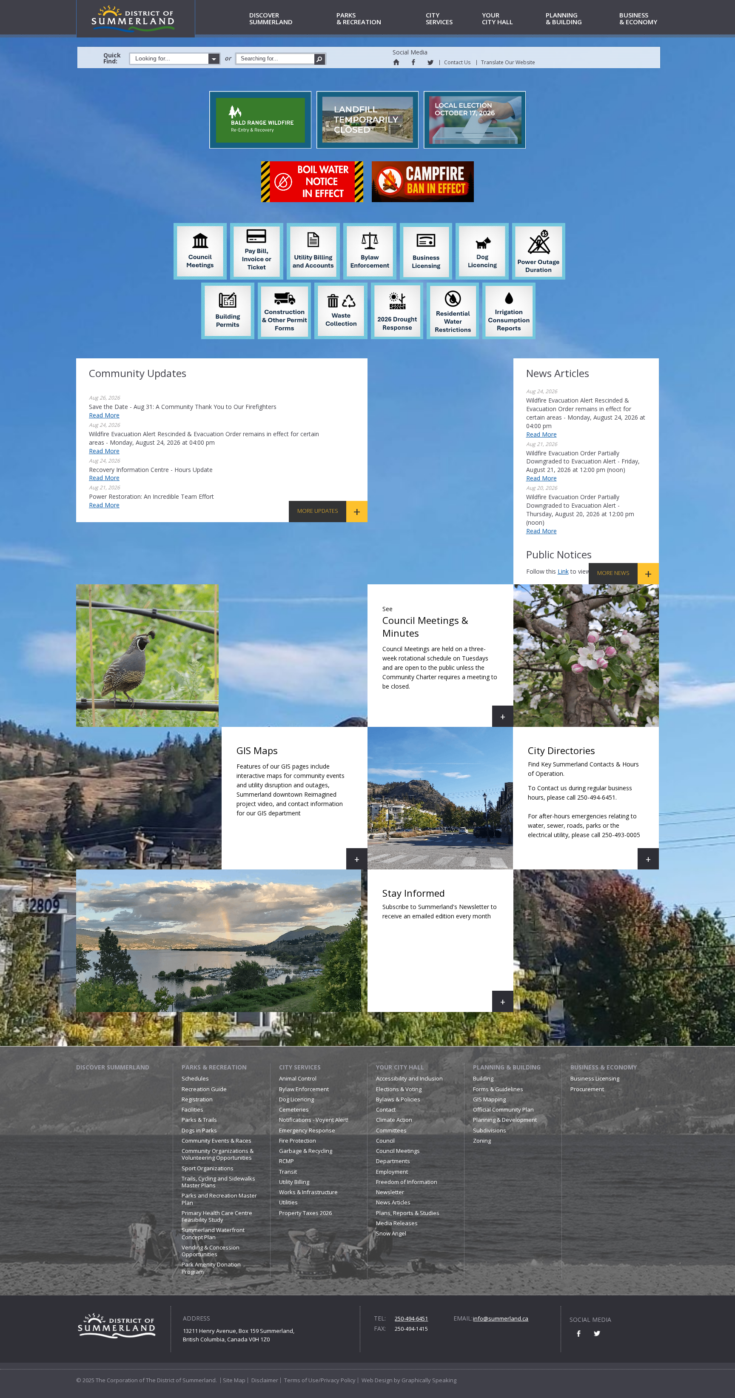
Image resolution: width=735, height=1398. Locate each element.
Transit (288, 1171)
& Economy (638, 19)
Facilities (192, 1109)
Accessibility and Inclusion (409, 1078)
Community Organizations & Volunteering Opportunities (218, 1154)
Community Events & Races (216, 1140)
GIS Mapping (489, 1099)
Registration (197, 1099)
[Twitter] (430, 62)
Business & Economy (603, 1067)
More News (613, 573)
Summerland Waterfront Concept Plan (213, 1233)
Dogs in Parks (199, 1130)
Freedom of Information (406, 1182)
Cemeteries (294, 1109)
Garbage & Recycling (305, 1151)
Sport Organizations (208, 1168)
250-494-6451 (411, 1318)
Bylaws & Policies (398, 1099)
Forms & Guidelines (498, 1089)
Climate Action (394, 1120)
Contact (386, 1109)
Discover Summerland (112, 1067)
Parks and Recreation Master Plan (219, 1199)
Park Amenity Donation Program (211, 1268)
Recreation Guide (204, 1089)
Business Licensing (594, 1078)
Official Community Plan (503, 1109)
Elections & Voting (399, 1089)
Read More (104, 415)
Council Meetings (398, 1151)
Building (483, 1078)
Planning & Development (505, 1120)
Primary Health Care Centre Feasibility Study (217, 1216)
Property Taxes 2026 (305, 1213)
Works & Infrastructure (308, 1192)
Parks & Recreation (214, 1067)
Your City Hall (400, 1067)
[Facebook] (413, 62)
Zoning (482, 1140)
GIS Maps (302, 806)
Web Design (377, 1380)
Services (439, 19)
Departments (393, 1161)
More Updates (317, 511)
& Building (564, 19)
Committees (391, 1130)
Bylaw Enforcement (304, 1089)
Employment (392, 1171)
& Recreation (358, 19)
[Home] (396, 62)
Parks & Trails (199, 1120)
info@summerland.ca (500, 1318)
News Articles (393, 1202)
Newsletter (390, 1192)
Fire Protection (297, 1140)
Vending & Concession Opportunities (210, 1251)
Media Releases (397, 1223)
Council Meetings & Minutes (447, 666)
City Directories (593, 806)
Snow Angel (391, 1233)
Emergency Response (307, 1130)
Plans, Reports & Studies (407, 1213)
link (563, 571)
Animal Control (297, 1078)
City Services (300, 1067)
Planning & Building (507, 1067)
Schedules (195, 1078)
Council (385, 1140)
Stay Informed (447, 949)
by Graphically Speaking (424, 1380)
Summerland (271, 19)
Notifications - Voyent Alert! (313, 1120)
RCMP (286, 1161)
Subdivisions (489, 1130)
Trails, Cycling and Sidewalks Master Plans (218, 1182)
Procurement (587, 1089)
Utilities (288, 1202)
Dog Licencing (296, 1099)
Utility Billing (294, 1182)
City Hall (497, 19)
